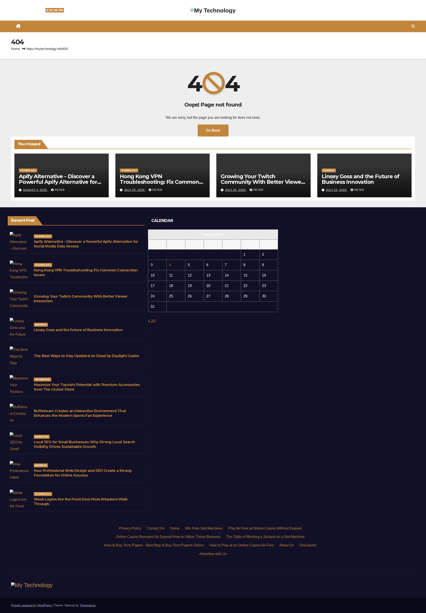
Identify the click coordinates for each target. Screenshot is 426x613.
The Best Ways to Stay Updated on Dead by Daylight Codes (86, 356)
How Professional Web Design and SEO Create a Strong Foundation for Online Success (82, 473)
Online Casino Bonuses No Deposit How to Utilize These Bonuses (168, 537)
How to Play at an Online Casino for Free (241, 545)
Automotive (42, 379)
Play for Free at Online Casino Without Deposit (265, 528)
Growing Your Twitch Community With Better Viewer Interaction (262, 182)
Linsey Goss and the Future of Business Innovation (360, 179)
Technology (28, 170)
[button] (413, 26)
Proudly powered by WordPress (31, 605)
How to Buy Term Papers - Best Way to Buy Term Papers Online (154, 545)
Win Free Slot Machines (204, 528)
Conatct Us (155, 528)
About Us (286, 545)
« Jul (152, 320)
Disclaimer (308, 545)
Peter (60, 190)
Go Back (213, 130)
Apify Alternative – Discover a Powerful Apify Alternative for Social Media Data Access (58, 182)
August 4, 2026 (35, 190)
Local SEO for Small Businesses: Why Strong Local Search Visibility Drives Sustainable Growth (84, 444)
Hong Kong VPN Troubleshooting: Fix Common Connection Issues (159, 182)
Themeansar (87, 605)
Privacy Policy (130, 528)
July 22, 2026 (336, 190)
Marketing (41, 436)
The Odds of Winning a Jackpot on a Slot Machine (265, 537)
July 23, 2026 (236, 190)
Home (15, 49)
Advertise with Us (213, 554)
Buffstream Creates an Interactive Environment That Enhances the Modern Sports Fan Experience (80, 413)
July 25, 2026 (135, 190)
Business (329, 170)
